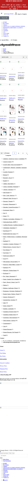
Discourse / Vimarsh (7, 201)
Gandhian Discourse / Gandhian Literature (12, 225)
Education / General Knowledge (10, 207)
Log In (6, 480)
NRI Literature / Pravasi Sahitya (10, 261)
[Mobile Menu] (1, 13)
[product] (3, 66)
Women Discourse (7, 329)
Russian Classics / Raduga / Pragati (11, 294)
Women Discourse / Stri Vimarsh (10, 332)
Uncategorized (6, 323)
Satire (4, 303)
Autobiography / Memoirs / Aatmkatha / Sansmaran (15, 167)
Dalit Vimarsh (6, 192)
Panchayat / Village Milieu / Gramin (11, 264)
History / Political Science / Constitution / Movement (15, 236)
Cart (4, 32)
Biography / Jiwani (7, 177)
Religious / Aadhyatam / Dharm (10, 288)
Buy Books (6, 23)
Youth (4, 335)
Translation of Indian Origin (9, 314)
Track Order (6, 33)
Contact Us (6, 36)
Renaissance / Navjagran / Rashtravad (11, 291)
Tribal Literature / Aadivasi (9, 320)
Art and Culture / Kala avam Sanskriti (11, 164)
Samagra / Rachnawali (8, 297)
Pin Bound (5, 273)
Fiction (19, 72)
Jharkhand (5, 241)
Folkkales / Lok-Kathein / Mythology (11, 219)
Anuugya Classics (4, 73)
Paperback (5, 267)
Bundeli (5, 180)
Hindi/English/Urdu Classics (9, 233)
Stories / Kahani (6, 305)
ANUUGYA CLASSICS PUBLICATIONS (14, 26)
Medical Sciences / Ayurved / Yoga (11, 247)
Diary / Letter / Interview (8, 195)
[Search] (1, 458)
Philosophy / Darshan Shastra (10, 270)
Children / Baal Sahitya (8, 183)
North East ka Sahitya (8, 255)
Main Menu (6, 459)
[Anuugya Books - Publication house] (9, 13)
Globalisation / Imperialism (9, 228)
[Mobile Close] (0, 451)
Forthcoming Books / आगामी (9, 222)
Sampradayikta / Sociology (9, 300)
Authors (5, 25)
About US (5, 34)
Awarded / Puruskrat (8, 172)
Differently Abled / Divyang (9, 198)
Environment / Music (8, 210)
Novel (4, 258)
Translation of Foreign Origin (9, 311)
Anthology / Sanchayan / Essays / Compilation (13, 158)
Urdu (4, 326)
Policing (5, 285)
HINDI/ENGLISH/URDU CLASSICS (13, 27)
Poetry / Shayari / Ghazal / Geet (10, 282)
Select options (4, 68)
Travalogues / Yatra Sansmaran (10, 317)
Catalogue (5, 30)
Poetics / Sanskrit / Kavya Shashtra (11, 279)
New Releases (6, 250)
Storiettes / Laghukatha (8, 308)
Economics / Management (9, 204)
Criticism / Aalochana (8, 189)
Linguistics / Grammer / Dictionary (11, 244)
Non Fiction (6, 252)
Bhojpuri (5, 175)
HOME (5, 22)
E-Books (5, 29)
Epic (4, 213)
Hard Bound (24, 72)
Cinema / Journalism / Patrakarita (10, 186)
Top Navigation (7, 460)
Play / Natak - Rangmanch (9, 276)
